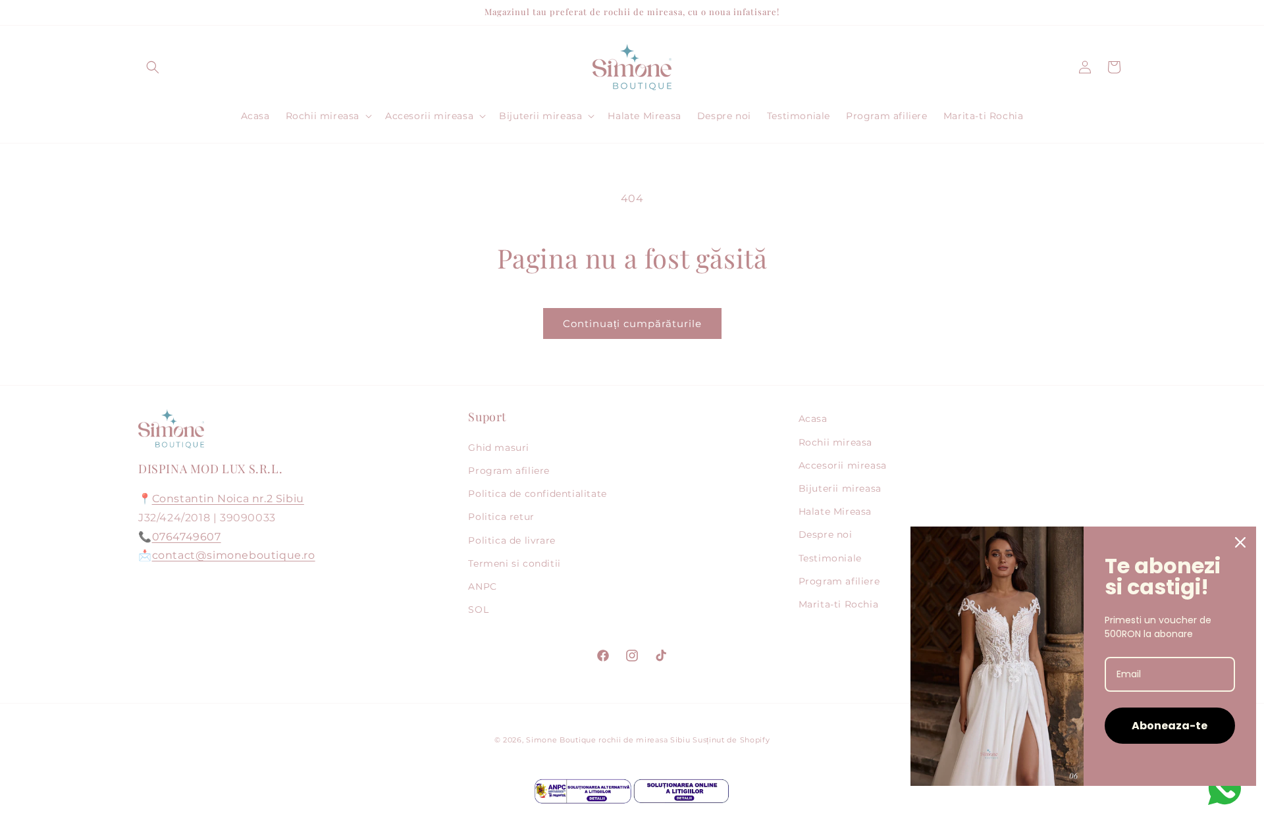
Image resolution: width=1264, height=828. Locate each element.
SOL (478, 609)
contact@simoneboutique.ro (233, 555)
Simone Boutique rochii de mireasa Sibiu (608, 739)
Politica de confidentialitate (537, 494)
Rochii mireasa (835, 442)
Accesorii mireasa (843, 465)
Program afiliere (509, 471)
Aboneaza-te (1169, 725)
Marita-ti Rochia (839, 604)
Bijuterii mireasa (840, 488)
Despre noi (826, 534)
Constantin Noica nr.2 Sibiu (228, 498)
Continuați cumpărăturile (632, 323)
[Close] (1240, 542)
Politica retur (501, 517)
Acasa (813, 419)
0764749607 (186, 536)
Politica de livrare (511, 540)
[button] (152, 67)
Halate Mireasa (835, 511)
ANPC (482, 586)
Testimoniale (830, 558)
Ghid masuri (498, 447)
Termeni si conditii (514, 563)
